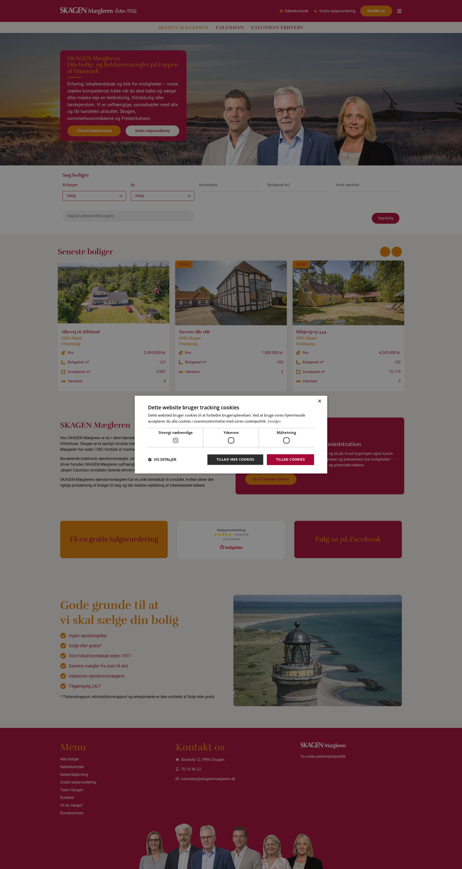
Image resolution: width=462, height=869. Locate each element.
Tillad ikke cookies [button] (235, 459)
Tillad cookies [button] (290, 459)
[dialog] (231, 434)
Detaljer (274, 421)
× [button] (319, 401)
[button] (162, 459)
